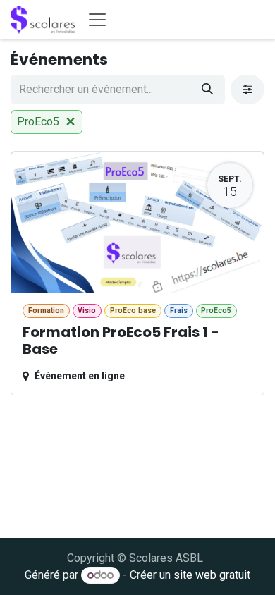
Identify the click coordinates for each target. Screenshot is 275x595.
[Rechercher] (207, 89)
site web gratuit (211, 575)
